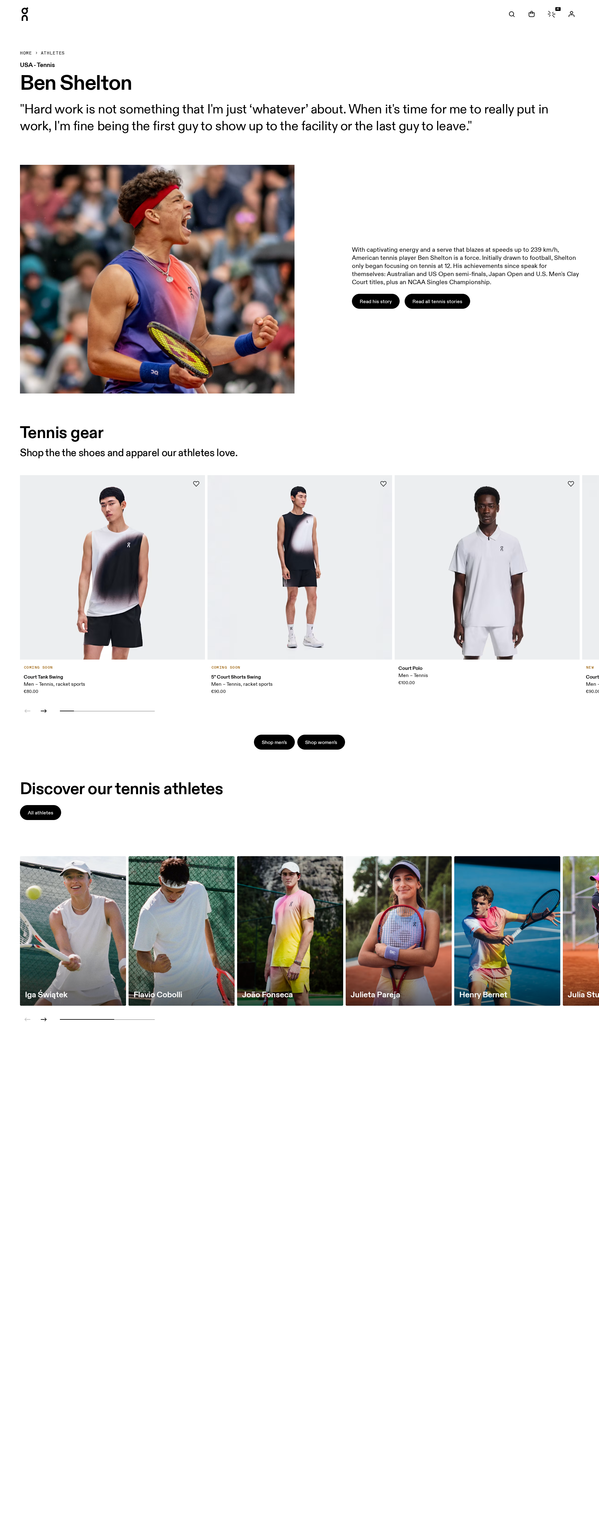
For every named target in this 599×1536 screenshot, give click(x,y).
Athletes (53, 53)
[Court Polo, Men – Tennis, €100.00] (487, 567)
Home (26, 53)
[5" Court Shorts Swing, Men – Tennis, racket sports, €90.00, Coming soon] (299, 567)
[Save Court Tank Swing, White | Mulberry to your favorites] (196, 484)
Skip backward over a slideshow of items (63, 687)
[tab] (511, 14)
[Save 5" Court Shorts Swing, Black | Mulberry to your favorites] (383, 484)
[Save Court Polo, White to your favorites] (571, 484)
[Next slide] (43, 711)
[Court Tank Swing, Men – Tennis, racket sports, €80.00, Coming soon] (112, 567)
